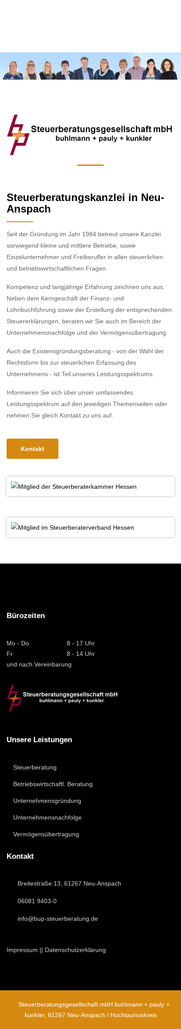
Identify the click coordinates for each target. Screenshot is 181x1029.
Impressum (22, 949)
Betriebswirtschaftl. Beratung (52, 783)
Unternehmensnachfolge (46, 817)
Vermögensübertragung (45, 834)
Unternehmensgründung (46, 800)
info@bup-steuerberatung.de (58, 918)
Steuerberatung (34, 767)
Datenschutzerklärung (75, 949)
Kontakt (32, 448)
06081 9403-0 (37, 900)
